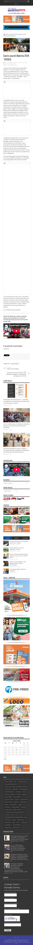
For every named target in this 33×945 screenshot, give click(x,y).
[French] (10, 498)
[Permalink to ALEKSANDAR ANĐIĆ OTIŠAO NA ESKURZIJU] (6, 573)
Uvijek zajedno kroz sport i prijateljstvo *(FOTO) (17, 548)
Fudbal (23, 791)
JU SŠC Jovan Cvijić (9, 799)
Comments (25, 538)
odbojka (20, 804)
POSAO (5, 64)
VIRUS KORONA (16, 825)
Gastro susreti (15, 363)
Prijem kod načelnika (13, 368)
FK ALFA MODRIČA (23, 789)
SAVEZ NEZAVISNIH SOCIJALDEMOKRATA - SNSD (16, 817)
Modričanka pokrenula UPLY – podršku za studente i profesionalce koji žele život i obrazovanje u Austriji (16, 401)
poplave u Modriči (17, 809)
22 (24, 752)
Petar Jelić (23, 807)
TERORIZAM (24, 822)
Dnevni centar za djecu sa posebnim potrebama (16, 786)
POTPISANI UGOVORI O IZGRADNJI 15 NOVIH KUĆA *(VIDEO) (19, 542)
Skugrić (14, 819)
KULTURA (20, 62)
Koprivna (17, 799)
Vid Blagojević (8, 825)
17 (5, 752)
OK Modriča (7, 807)
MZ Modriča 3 (13, 804)
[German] (13, 498)
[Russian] (19, 498)
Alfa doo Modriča (9, 781)
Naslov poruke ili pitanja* (11, 903)
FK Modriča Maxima (9, 791)
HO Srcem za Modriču (10, 794)
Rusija (12, 814)
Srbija (13, 822)
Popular (8, 538)
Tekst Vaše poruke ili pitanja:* (12, 909)
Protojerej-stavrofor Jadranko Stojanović (14, 812)
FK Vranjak (18, 791)
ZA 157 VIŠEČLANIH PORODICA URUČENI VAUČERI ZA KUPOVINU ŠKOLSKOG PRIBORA (16, 425)
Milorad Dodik (24, 799)
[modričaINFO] (16, 13)
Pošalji (7, 930)
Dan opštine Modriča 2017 (11, 784)
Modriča (7, 804)
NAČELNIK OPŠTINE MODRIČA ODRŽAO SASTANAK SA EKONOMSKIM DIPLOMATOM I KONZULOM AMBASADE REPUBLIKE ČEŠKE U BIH (16, 867)
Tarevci (18, 822)
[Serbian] (22, 498)
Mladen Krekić (23, 802)
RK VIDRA (7, 814)
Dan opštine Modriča (22, 781)
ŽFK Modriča (16, 827)
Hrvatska (19, 794)
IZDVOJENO (15, 62)
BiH (16, 34)
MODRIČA (25, 62)
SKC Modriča (8, 819)
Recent (16, 538)
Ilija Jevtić (24, 794)
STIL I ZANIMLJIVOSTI (11, 64)
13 (16, 750)
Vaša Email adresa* (9, 898)
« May (5, 759)
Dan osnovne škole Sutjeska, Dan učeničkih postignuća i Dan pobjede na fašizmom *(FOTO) (16, 373)
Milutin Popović (8, 802)
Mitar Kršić (16, 802)
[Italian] (16, 498)
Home (7, 34)
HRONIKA (10, 62)
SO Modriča (7, 822)
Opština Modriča (16, 807)
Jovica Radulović (17, 797)
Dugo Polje (15, 789)
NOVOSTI (12, 34)
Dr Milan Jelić (8, 789)
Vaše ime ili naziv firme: (10, 892)
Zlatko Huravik (8, 827)
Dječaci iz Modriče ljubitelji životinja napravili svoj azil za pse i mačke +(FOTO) (19, 555)
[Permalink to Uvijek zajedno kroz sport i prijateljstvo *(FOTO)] (6, 552)
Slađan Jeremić (20, 819)
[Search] (28, 1)
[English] (7, 498)
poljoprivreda (8, 809)
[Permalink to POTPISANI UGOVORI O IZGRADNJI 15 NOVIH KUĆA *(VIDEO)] (6, 545)
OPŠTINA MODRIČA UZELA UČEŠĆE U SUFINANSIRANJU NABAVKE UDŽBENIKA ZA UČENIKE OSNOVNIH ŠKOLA (16, 450)
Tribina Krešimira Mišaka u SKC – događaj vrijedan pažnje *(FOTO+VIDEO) (18, 563)
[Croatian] (4, 498)
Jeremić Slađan (8, 797)
